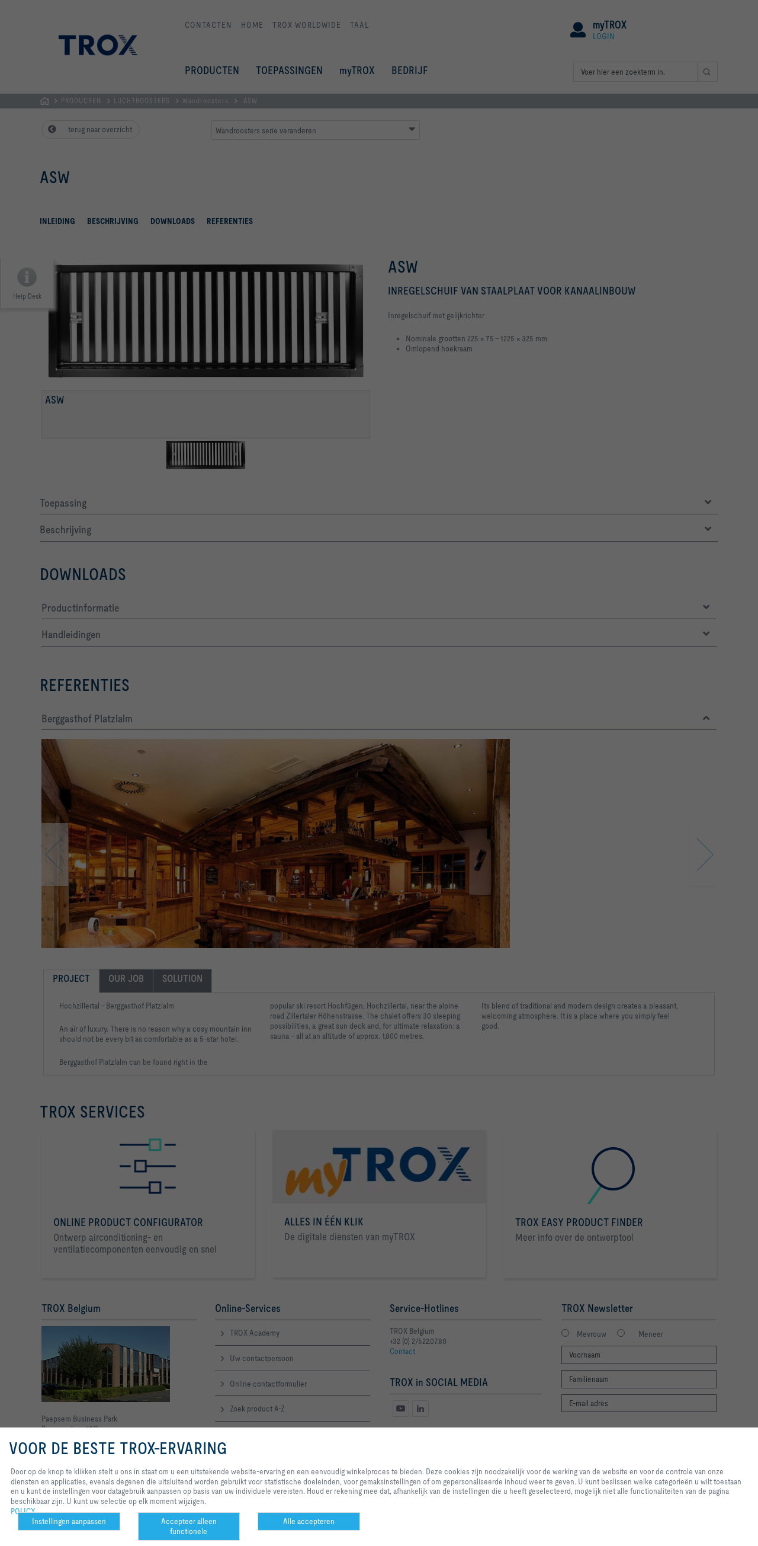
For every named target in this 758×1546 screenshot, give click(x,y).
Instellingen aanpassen (69, 1521)
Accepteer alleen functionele (189, 1526)
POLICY (23, 1511)
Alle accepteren (309, 1521)
